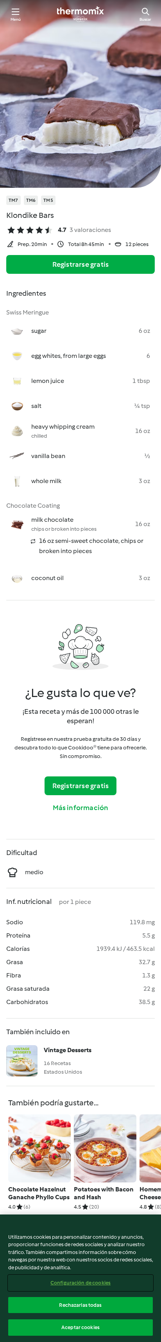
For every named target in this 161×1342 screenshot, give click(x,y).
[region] (80, 1278)
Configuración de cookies (80, 1283)
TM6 (31, 200)
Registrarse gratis (80, 264)
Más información (81, 807)
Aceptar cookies (80, 1327)
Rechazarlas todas (80, 1305)
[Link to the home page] (80, 14)
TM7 (13, 200)
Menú (16, 19)
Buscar (145, 19)
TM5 (48, 200)
